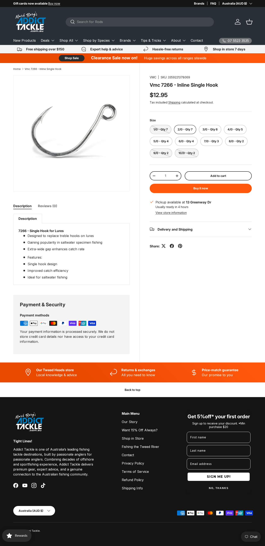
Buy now (54, 3)
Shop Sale (72, 58)
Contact (197, 40)
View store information (171, 212)
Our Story (129, 422)
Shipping (174, 102)
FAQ (213, 3)
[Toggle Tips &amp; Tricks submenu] (164, 40)
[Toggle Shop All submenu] (76, 40)
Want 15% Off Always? (140, 430)
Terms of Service (135, 471)
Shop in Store (133, 438)
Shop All (66, 40)
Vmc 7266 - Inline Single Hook (43, 69)
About (176, 40)
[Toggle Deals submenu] (52, 40)
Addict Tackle (31, 530)
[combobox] (140, 21)
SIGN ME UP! (219, 477)
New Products (24, 40)
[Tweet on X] (163, 246)
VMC (153, 77)
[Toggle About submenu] (184, 40)
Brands (199, 3)
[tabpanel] (71, 249)
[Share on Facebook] (172, 246)
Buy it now (200, 188)
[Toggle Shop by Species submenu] (113, 40)
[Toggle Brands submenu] (134, 40)
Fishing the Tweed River (140, 447)
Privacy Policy (133, 463)
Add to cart (218, 175)
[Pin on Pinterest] (180, 246)
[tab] (22, 205)
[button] (249, 21)
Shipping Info (132, 488)
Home (17, 69)
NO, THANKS (219, 488)
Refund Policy (133, 480)
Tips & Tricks (151, 40)
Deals (45, 40)
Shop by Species (96, 40)
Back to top (132, 390)
